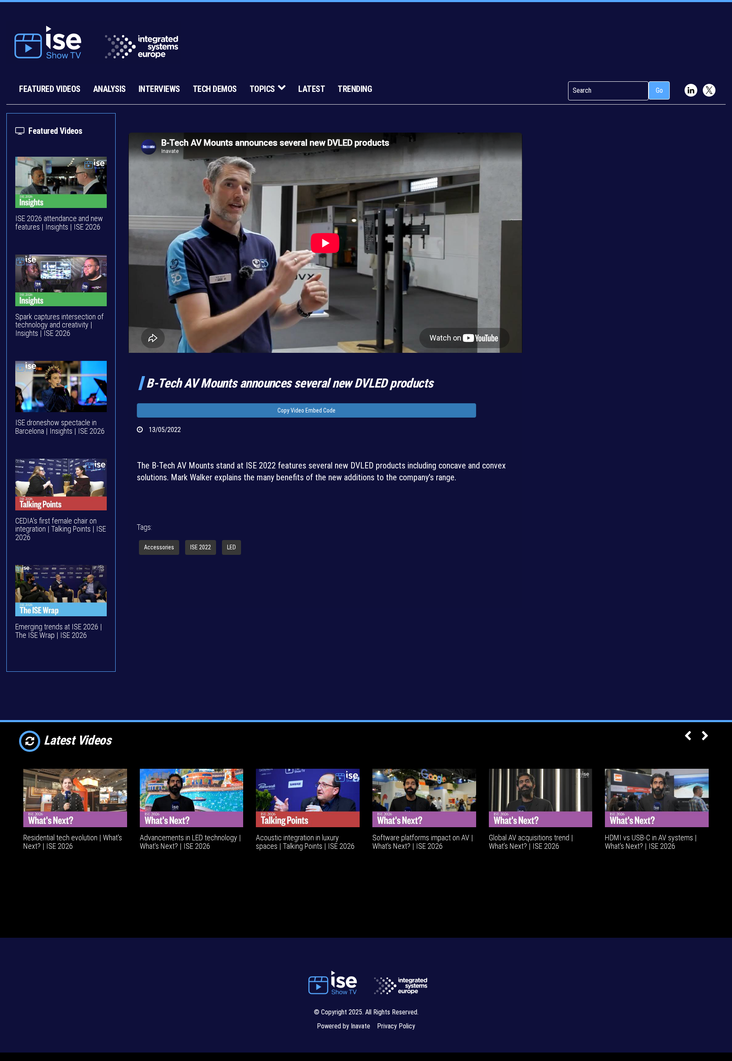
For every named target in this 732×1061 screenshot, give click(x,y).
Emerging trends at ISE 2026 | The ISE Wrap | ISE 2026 (58, 631)
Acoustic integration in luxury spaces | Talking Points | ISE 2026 (305, 841)
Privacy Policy (396, 1026)
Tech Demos (215, 89)
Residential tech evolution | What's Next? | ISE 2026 (72, 841)
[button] (687, 736)
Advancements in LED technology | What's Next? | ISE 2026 (190, 841)
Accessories (159, 547)
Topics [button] (262, 89)
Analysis (109, 89)
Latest (311, 89)
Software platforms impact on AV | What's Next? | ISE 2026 (422, 841)
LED (231, 547)
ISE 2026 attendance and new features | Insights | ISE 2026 (59, 222)
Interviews (159, 89)
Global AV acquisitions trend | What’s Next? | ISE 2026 (531, 841)
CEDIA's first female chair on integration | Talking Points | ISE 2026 (60, 529)
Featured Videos (49, 89)
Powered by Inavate (343, 1026)
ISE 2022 (200, 547)
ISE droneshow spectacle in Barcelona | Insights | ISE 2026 (60, 426)
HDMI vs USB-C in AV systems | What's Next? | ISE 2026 (651, 841)
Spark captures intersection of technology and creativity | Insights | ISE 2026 (59, 325)
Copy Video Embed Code (306, 410)
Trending (355, 89)
